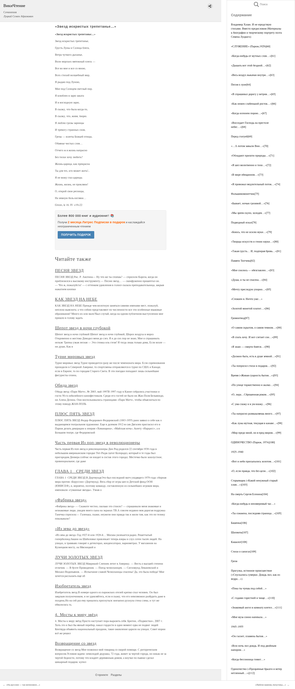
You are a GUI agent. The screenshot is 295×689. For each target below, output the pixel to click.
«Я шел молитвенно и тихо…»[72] (251, 165)
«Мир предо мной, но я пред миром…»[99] (256, 432)
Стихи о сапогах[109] (243, 551)
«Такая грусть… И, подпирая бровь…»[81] (256, 251)
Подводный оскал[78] (243, 222)
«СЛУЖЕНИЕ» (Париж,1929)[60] (250, 46)
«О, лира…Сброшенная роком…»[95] (253, 394)
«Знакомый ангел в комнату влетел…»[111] (256, 607)
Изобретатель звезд (73, 585)
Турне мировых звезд (75, 356)
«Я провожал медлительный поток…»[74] (255, 184)
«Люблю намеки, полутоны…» (270, 685)
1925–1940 (237, 451)
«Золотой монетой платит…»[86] (250, 308)
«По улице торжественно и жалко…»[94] (255, 385)
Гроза (234, 561)
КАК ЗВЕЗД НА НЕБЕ (76, 299)
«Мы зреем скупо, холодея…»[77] (250, 213)
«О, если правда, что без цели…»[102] (253, 471)
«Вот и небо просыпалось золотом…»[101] (256, 461)
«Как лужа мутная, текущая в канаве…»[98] (256, 423)
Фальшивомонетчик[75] (245, 193)
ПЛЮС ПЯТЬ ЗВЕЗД (75, 413)
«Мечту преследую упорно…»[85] (251, 289)
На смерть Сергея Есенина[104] (249, 494)
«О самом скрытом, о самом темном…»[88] (256, 327)
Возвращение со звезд (75, 643)
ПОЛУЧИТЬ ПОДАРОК (76, 234)
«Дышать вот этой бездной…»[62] (251, 65)
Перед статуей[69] (241, 136)
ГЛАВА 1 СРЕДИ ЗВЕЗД (79, 471)
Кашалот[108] (239, 542)
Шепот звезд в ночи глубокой (82, 327)
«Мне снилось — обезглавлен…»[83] (252, 270)
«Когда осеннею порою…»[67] (249, 113)
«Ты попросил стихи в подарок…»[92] (253, 365)
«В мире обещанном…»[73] (247, 174)
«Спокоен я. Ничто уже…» (246, 299)
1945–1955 (237, 626)
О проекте (101, 674)
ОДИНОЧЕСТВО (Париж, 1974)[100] (253, 442)
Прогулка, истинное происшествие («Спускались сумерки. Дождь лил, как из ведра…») (255, 574)
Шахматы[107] (239, 532)
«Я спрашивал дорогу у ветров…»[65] (253, 94)
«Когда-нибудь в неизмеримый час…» (253, 503)
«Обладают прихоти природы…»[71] (252, 155)
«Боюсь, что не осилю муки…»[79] (251, 232)
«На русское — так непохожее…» (23, 685)
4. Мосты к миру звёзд (76, 614)
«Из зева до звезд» (72, 528)
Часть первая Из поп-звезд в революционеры (97, 442)
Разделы (116, 674)
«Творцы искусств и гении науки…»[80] (254, 241)
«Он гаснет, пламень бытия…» (249, 636)
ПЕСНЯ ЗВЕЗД (69, 270)
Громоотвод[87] (240, 318)
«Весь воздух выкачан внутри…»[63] (252, 75)
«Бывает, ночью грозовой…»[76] (250, 203)
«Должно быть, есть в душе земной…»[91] (255, 356)
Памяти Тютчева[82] (243, 260)
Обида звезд (66, 385)
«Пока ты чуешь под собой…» (248, 588)
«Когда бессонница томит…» (248, 659)
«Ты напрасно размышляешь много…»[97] (256, 413)
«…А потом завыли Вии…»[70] (249, 146)
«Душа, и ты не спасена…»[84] (249, 279)
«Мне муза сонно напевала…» (248, 617)
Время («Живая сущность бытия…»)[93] (254, 375)
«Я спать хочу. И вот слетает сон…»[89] (254, 337)
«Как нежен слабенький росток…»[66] (253, 103)
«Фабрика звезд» (71, 499)
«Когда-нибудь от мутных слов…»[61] (253, 56)
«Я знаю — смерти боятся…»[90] (250, 346)
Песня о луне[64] (241, 84)
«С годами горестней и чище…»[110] (253, 598)
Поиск (260, 4)
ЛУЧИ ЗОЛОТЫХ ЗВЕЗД (79, 557)
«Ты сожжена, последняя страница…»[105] (256, 513)
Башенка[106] (239, 522)
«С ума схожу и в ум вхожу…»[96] (251, 404)
